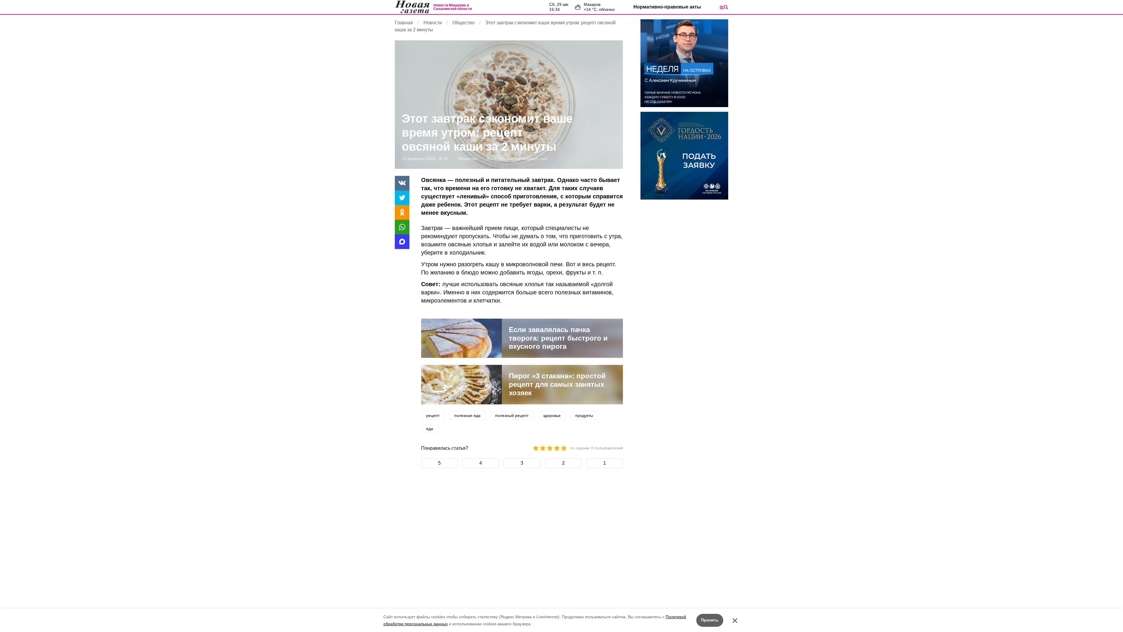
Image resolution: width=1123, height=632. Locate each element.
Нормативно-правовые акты (667, 6)
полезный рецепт (511, 415)
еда (429, 428)
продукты (584, 415)
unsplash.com (534, 158)
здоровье (552, 415)
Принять (710, 620)
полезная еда (467, 415)
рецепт (433, 415)
